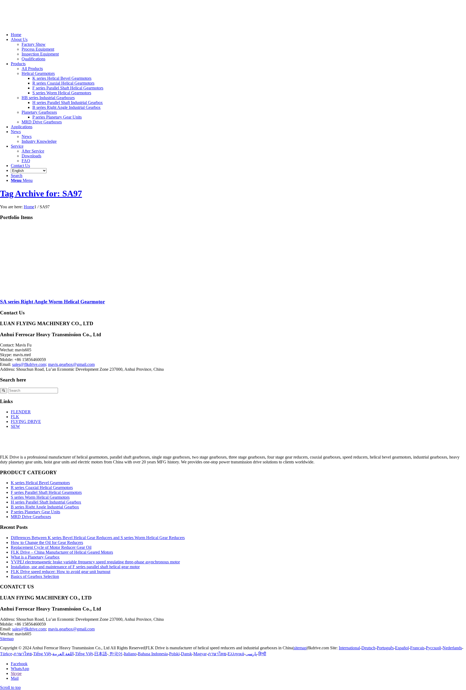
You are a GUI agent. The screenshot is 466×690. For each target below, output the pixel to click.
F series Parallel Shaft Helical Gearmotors (46, 492)
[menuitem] (238, 34)
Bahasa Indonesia (153, 653)
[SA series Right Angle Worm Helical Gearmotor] (54, 291)
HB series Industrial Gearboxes (48, 97)
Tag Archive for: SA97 (41, 193)
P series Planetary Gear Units (35, 511)
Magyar (200, 653)
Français (417, 648)
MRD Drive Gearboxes (42, 122)
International (349, 648)
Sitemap (7, 638)
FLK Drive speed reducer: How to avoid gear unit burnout (60, 571)
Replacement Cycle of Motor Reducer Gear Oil (51, 547)
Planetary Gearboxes (39, 112)
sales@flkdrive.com (29, 629)
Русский (433, 648)
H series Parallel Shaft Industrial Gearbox (46, 502)
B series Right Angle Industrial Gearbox (45, 507)
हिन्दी (262, 653)
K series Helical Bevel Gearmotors (40, 482)
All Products (32, 68)
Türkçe (6, 653)
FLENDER (21, 412)
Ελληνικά (236, 653)
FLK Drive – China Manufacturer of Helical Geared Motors (62, 552)
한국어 (115, 653)
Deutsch (368, 648)
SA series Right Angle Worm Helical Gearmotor (52, 301)
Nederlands (452, 648)
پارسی (251, 653)
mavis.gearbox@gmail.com (71, 364)
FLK (15, 416)
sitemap (300, 648)
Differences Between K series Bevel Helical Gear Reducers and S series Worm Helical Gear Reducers (98, 537)
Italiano (130, 653)
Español (402, 648)
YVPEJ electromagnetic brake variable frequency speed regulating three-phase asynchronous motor (95, 562)
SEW (15, 426)
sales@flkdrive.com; (29, 364)
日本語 (100, 653)
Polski (174, 653)
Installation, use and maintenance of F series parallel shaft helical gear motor (75, 566)
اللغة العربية (63, 653)
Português (385, 648)
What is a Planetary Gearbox (35, 557)
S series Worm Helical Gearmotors (40, 497)
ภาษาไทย (22, 653)
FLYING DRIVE (26, 421)
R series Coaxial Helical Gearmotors (42, 487)
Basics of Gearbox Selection (35, 576)
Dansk (186, 653)
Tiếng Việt (42, 653)
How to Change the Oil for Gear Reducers (47, 542)
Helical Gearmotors (38, 73)
